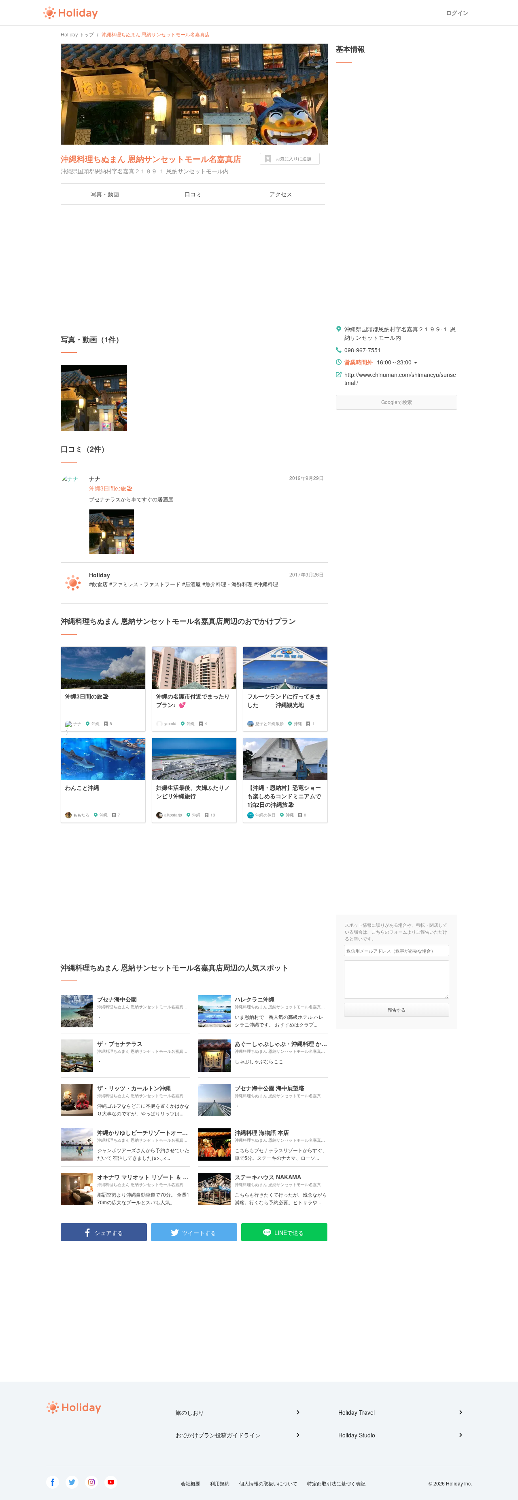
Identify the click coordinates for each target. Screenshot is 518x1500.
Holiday (70, 12)
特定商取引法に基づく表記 (336, 1483)
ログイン (457, 12)
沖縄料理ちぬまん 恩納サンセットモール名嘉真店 (151, 158)
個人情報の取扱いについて (268, 1483)
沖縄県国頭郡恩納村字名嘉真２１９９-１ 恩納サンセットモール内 (400, 333)
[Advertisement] (194, 269)
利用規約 (219, 1483)
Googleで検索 (396, 401)
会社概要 (190, 1483)
